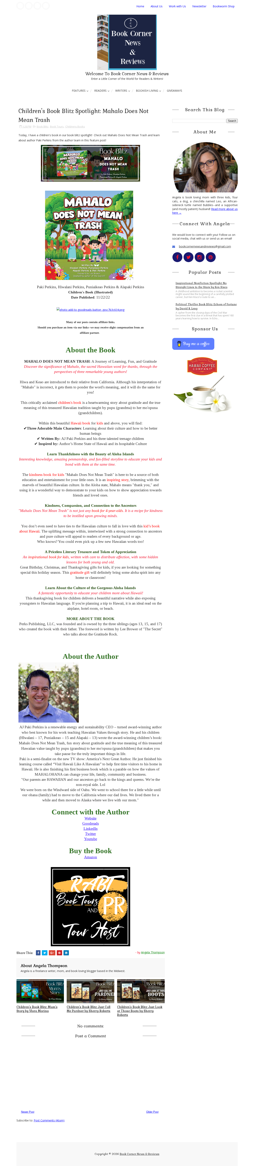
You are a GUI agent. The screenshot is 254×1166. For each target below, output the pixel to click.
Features (79, 90)
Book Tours (57, 126)
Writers (121, 90)
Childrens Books (75, 126)
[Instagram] (37, 6)
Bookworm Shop (224, 6)
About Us (157, 6)
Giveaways (174, 90)
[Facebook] (20, 6)
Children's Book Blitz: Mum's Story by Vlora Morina (37, 1009)
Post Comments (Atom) (49, 1120)
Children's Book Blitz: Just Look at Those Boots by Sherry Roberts (139, 1011)
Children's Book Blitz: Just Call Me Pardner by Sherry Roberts (88, 1009)
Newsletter (199, 6)
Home (140, 6)
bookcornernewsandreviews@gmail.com (205, 246)
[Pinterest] (46, 6)
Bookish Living (147, 90)
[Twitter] (29, 6)
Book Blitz (42, 126)
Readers (100, 90)
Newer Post (27, 1111)
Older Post (152, 1111)
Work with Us (177, 6)
